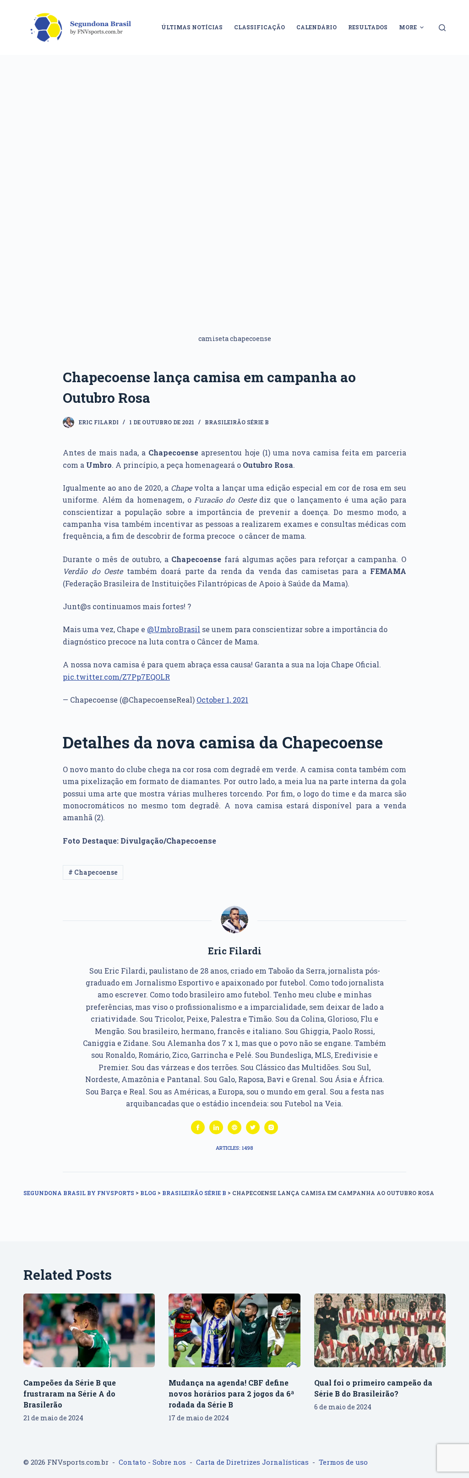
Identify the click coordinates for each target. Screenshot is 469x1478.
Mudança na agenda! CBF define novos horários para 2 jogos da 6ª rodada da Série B (231, 1393)
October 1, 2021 (222, 699)
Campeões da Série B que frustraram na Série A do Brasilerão (69, 1393)
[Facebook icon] (198, 1127)
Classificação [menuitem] (259, 27)
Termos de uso (343, 1462)
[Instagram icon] (271, 1127)
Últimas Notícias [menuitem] (192, 27)
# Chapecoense (93, 872)
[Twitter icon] (253, 1127)
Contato (132, 1462)
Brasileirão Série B (237, 422)
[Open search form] (442, 27)
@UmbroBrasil (173, 629)
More (408, 27)
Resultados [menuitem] (367, 27)
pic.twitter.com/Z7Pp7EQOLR (116, 677)
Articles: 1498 (234, 1147)
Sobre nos (169, 1462)
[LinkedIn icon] (216, 1127)
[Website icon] (234, 1127)
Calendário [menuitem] (316, 27)
